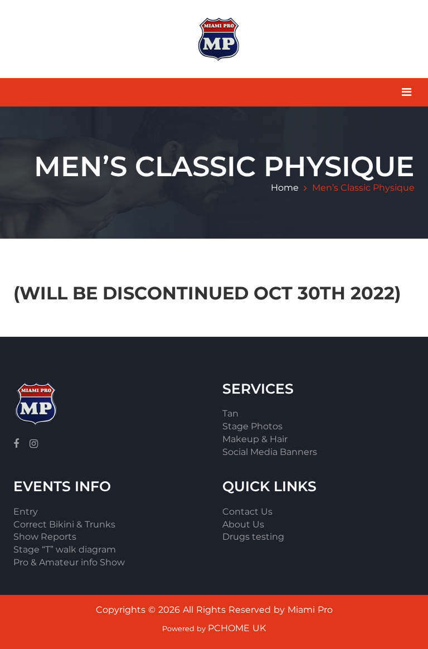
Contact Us (247, 511)
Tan (230, 413)
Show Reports (44, 536)
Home (285, 187)
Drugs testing (253, 536)
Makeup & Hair (255, 439)
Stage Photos (252, 426)
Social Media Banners (269, 452)
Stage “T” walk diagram (64, 549)
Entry (25, 511)
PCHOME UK (237, 628)
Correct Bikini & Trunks (64, 524)
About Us (243, 524)
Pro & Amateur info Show (69, 562)
